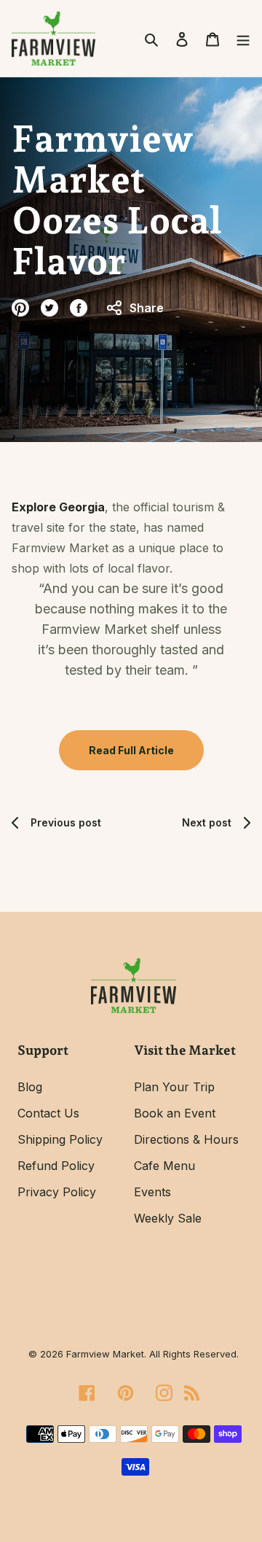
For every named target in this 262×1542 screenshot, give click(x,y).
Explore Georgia (58, 507)
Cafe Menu (164, 1165)
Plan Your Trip (174, 1087)
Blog (29, 1087)
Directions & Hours (186, 1139)
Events (152, 1192)
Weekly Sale (168, 1218)
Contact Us (48, 1113)
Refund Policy (56, 1165)
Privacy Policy (56, 1192)
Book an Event (174, 1113)
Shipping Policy (60, 1139)
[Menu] (239, 38)
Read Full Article (131, 750)
